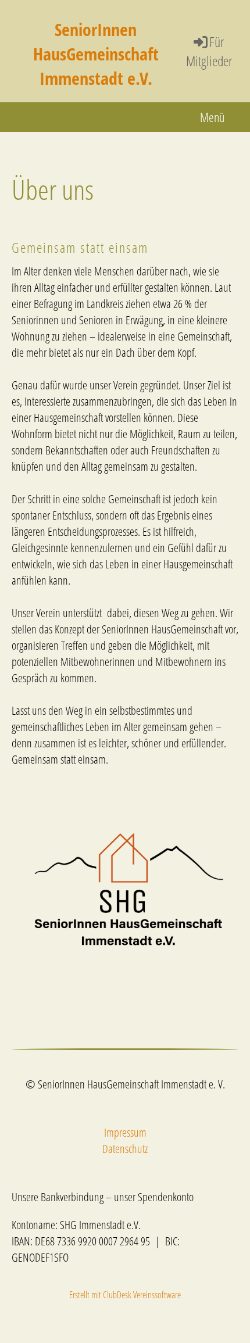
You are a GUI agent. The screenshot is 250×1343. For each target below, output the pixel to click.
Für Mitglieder (209, 51)
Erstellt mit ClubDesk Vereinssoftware (125, 1294)
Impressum (125, 1132)
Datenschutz (125, 1148)
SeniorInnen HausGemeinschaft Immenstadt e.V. (96, 53)
